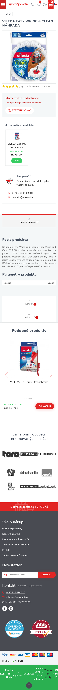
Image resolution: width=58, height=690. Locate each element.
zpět (8, 14)
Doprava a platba (11, 533)
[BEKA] (11, 473)
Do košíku (45, 406)
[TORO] (11, 454)
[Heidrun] (29, 486)
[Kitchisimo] (47, 454)
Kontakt (6, 550)
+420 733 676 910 (22, 193)
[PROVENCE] (29, 454)
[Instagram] (10, 608)
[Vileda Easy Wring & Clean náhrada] (29, 57)
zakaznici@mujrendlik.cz (24, 197)
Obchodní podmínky (12, 528)
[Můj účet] (45, 4)
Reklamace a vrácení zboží (15, 539)
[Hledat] (33, 4)
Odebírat (47, 574)
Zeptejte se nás (21, 110)
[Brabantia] (29, 473)
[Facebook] (4, 608)
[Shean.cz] (18, 661)
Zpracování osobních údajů (15, 544)
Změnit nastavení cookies (15, 555)
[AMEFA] (47, 473)
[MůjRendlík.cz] (18, 4)
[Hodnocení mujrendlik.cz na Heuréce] (14, 629)
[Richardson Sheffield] (11, 486)
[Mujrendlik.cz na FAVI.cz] (41, 629)
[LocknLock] (47, 486)
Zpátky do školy (48, 674)
